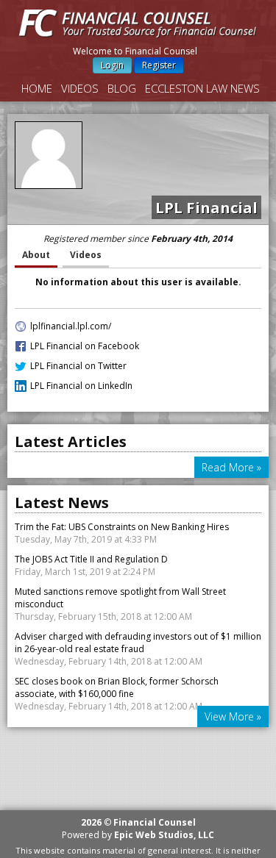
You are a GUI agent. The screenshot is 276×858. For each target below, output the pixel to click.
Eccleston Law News (202, 88)
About (36, 255)
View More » (233, 716)
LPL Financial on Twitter (78, 366)
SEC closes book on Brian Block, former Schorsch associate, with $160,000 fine (117, 687)
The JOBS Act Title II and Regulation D (91, 559)
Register (159, 65)
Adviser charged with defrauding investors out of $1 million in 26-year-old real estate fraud (138, 642)
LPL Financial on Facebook (84, 346)
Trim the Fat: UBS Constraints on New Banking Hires (122, 527)
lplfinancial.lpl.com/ (70, 326)
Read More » (231, 467)
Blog (121, 88)
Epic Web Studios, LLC (164, 835)
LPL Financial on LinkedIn (81, 385)
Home (36, 88)
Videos (80, 88)
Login (112, 65)
